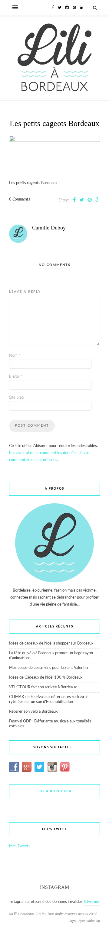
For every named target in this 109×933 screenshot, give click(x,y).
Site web (16, 398)
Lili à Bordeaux (55, 791)
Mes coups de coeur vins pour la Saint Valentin (48, 668)
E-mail (16, 377)
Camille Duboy (49, 228)
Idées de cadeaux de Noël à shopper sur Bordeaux (51, 643)
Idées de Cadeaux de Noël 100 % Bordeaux (45, 678)
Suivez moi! (92, 901)
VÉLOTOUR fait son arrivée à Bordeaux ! (44, 687)
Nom (14, 356)
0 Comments (19, 199)
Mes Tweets (19, 846)
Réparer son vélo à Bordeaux (33, 712)
